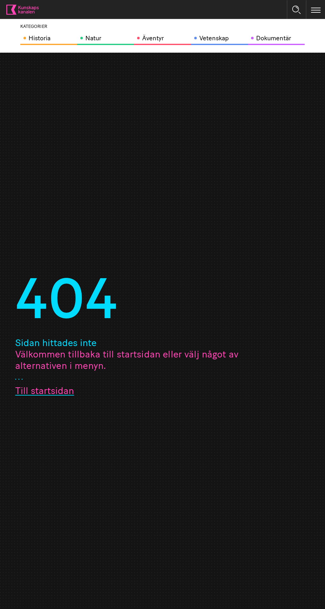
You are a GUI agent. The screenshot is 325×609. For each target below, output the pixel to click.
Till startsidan (44, 391)
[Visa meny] (316, 10)
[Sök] (296, 10)
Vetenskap (214, 39)
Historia (39, 39)
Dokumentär (273, 39)
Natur (93, 39)
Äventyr (153, 39)
